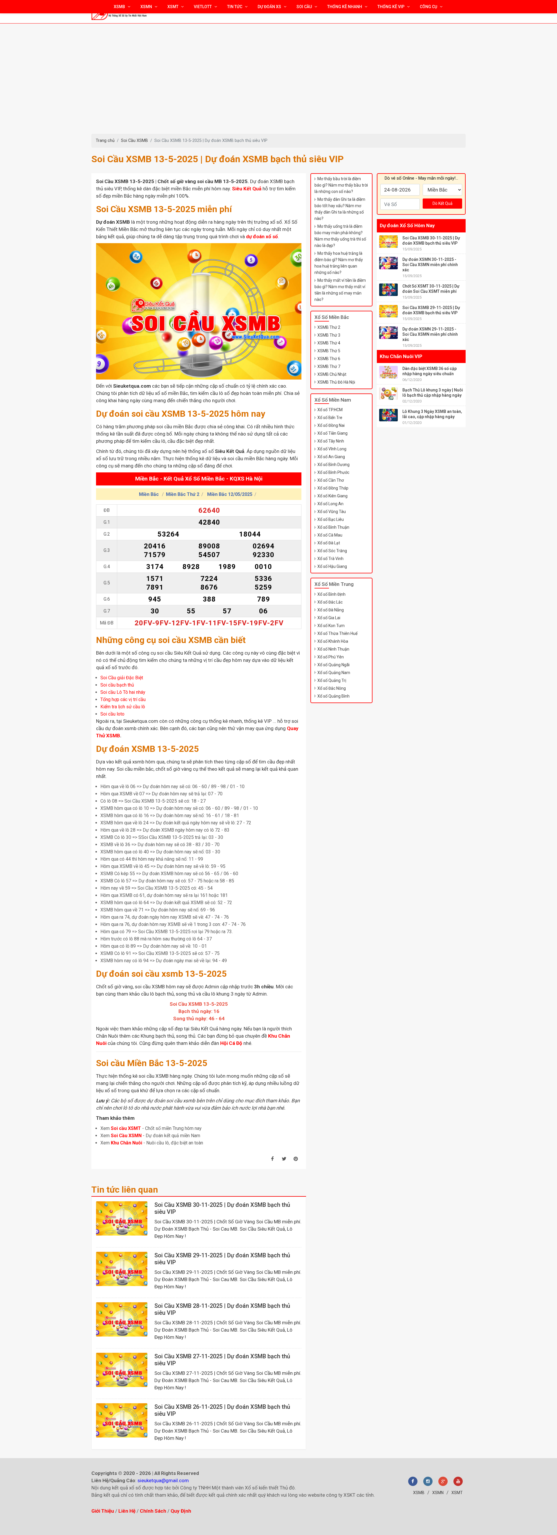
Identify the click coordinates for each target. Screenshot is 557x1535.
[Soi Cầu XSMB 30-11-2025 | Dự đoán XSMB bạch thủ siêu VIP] (121, 1218)
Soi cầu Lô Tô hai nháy (122, 692)
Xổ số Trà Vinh (330, 558)
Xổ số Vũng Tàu (331, 511)
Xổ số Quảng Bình (333, 696)
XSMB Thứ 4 (328, 343)
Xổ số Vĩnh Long (331, 449)
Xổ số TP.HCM (330, 409)
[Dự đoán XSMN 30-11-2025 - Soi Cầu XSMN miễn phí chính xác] (388, 263)
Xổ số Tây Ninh (330, 441)
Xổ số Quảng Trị (331, 680)
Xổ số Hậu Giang (332, 566)
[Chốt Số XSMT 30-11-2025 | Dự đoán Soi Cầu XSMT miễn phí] (388, 289)
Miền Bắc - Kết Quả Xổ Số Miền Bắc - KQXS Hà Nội (199, 479)
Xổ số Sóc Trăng (332, 550)
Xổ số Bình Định (331, 594)
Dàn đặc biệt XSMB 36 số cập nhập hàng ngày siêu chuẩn (429, 371)
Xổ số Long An (330, 503)
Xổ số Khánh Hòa (332, 641)
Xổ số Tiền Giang (332, 433)
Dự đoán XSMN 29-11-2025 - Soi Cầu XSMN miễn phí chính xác (430, 334)
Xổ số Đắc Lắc (330, 602)
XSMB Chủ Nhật (331, 374)
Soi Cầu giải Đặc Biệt (121, 677)
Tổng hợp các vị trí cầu (123, 699)
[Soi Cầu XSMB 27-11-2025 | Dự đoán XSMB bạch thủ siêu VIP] (121, 1370)
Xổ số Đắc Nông (331, 688)
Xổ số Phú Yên (330, 657)
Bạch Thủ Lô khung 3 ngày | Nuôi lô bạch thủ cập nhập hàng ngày (432, 393)
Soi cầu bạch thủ (117, 685)
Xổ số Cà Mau (329, 535)
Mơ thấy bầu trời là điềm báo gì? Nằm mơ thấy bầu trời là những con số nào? (341, 185)
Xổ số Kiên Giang (332, 496)
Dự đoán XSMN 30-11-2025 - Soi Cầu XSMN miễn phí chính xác (430, 264)
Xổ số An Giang (331, 456)
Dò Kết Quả (443, 203)
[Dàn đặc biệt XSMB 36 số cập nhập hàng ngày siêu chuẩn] (388, 372)
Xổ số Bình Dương (333, 464)
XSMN (438, 1492)
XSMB (418, 1492)
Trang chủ (105, 140)
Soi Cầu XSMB (134, 140)
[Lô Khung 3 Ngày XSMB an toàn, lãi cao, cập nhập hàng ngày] (388, 415)
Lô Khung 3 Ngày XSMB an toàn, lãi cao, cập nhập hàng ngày (432, 414)
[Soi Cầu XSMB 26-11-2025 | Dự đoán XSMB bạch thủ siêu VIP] (121, 1420)
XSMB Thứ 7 (328, 366)
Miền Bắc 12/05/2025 (229, 494)
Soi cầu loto (112, 714)
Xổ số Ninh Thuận (333, 649)
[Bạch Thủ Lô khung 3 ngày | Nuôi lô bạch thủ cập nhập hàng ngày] (388, 393)
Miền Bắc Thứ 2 (182, 494)
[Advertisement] (278, 90)
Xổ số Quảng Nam (333, 672)
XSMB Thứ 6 (328, 358)
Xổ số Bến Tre (329, 417)
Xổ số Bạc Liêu (330, 519)
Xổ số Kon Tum (331, 625)
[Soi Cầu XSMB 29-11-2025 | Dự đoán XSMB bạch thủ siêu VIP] (121, 1269)
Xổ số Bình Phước (333, 472)
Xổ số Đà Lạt (328, 543)
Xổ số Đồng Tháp (332, 488)
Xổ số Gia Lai (328, 617)
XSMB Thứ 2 (328, 327)
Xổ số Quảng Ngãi (333, 664)
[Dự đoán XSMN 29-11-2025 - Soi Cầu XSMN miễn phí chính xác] (388, 332)
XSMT (457, 1492)
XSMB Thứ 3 (328, 335)
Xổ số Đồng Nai (331, 425)
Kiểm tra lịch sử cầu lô (122, 706)
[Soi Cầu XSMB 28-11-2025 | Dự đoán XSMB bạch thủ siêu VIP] (121, 1319)
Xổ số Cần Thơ (330, 480)
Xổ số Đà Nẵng (330, 610)
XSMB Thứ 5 (328, 350)
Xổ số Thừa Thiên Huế (337, 633)
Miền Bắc (149, 494)
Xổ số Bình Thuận (333, 527)
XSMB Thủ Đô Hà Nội (336, 382)
